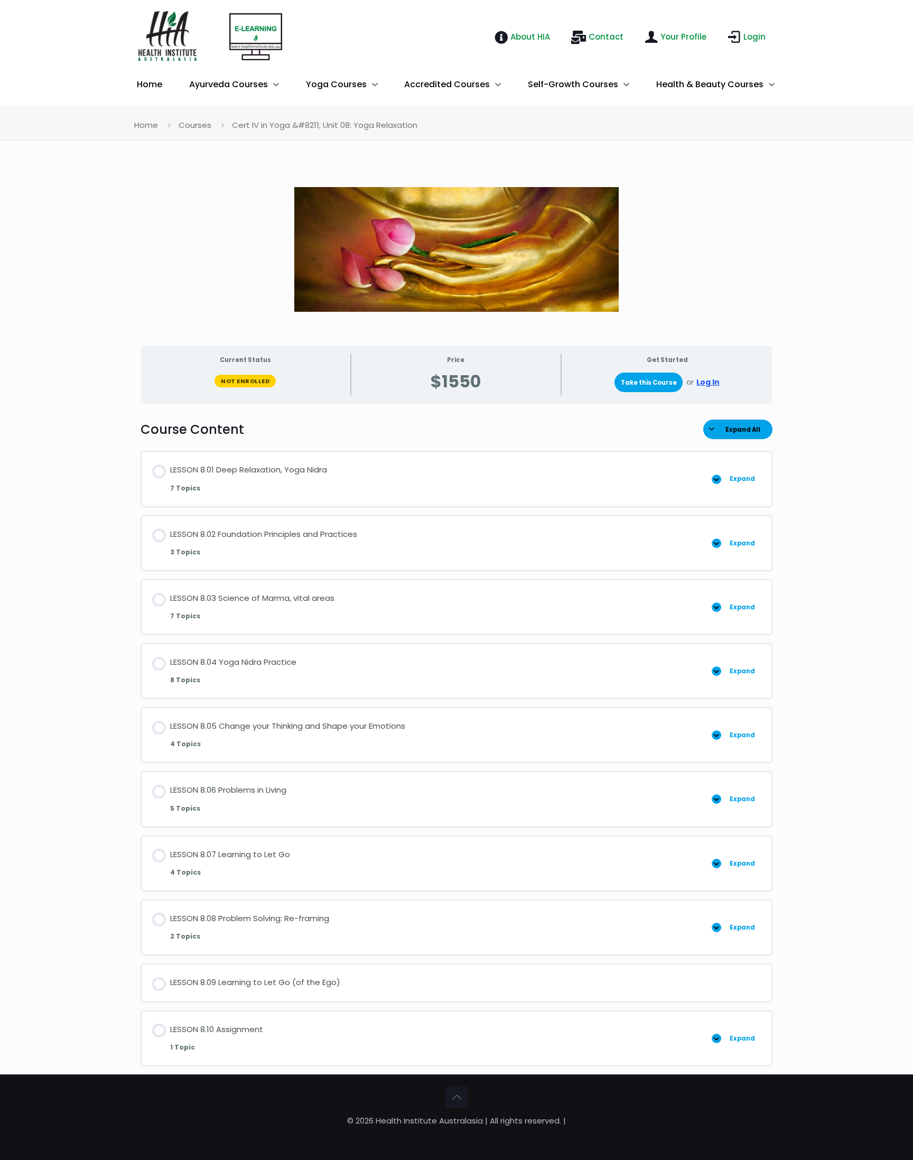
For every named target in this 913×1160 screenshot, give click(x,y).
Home (146, 125)
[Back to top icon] (456, 1097)
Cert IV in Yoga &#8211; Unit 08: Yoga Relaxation (324, 125)
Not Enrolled (245, 381)
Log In (708, 382)
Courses (195, 125)
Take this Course (649, 382)
